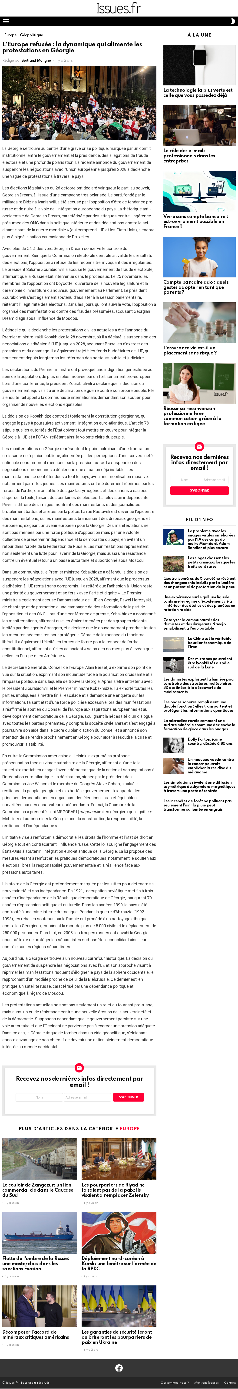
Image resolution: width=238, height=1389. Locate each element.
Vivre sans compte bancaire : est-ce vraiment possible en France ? (195, 222)
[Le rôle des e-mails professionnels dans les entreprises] (199, 125)
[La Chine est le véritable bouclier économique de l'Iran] (173, 645)
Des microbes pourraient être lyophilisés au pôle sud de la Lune (210, 663)
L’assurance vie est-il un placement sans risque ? (190, 351)
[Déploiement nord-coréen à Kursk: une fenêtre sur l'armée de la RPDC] (119, 1233)
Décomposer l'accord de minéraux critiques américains (35, 1335)
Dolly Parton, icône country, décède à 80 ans (210, 742)
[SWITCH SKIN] (233, 21)
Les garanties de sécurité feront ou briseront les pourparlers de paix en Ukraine (117, 1337)
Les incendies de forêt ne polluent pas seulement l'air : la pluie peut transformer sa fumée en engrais (197, 805)
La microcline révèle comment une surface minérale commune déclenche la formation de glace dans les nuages (199, 725)
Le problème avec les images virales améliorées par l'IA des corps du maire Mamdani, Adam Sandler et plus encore (211, 539)
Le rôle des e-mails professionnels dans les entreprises (189, 156)
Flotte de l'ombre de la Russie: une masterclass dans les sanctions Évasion (35, 1264)
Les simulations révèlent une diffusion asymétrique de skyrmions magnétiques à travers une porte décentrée (199, 787)
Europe (130, 1129)
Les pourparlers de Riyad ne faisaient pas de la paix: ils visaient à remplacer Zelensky (115, 1190)
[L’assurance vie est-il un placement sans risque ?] (199, 322)
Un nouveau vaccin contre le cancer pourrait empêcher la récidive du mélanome (211, 766)
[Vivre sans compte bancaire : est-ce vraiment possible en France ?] (199, 191)
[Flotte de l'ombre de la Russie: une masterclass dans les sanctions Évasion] (39, 1233)
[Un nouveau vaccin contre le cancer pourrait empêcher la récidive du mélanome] (173, 766)
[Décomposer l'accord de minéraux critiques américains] (39, 1306)
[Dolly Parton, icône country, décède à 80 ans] (173, 745)
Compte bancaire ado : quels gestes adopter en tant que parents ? (195, 287)
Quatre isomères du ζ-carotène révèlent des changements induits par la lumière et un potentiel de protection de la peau (199, 583)
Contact (230, 1382)
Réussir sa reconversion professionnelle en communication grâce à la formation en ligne (192, 416)
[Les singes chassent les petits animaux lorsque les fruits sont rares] (173, 564)
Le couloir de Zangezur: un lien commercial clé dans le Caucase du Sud (37, 1190)
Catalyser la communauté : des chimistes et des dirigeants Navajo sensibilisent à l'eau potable (194, 624)
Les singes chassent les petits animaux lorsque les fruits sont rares (211, 562)
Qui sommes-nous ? (175, 1382)
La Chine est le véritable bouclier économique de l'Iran (209, 643)
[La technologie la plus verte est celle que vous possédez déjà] (199, 65)
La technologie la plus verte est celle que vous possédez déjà (198, 93)
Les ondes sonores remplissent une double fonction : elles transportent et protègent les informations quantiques (198, 706)
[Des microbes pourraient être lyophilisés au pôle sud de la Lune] (173, 665)
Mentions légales (206, 1382)
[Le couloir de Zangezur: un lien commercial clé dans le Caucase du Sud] (39, 1159)
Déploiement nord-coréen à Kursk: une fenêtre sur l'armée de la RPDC (119, 1264)
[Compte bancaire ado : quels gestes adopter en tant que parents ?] (199, 257)
